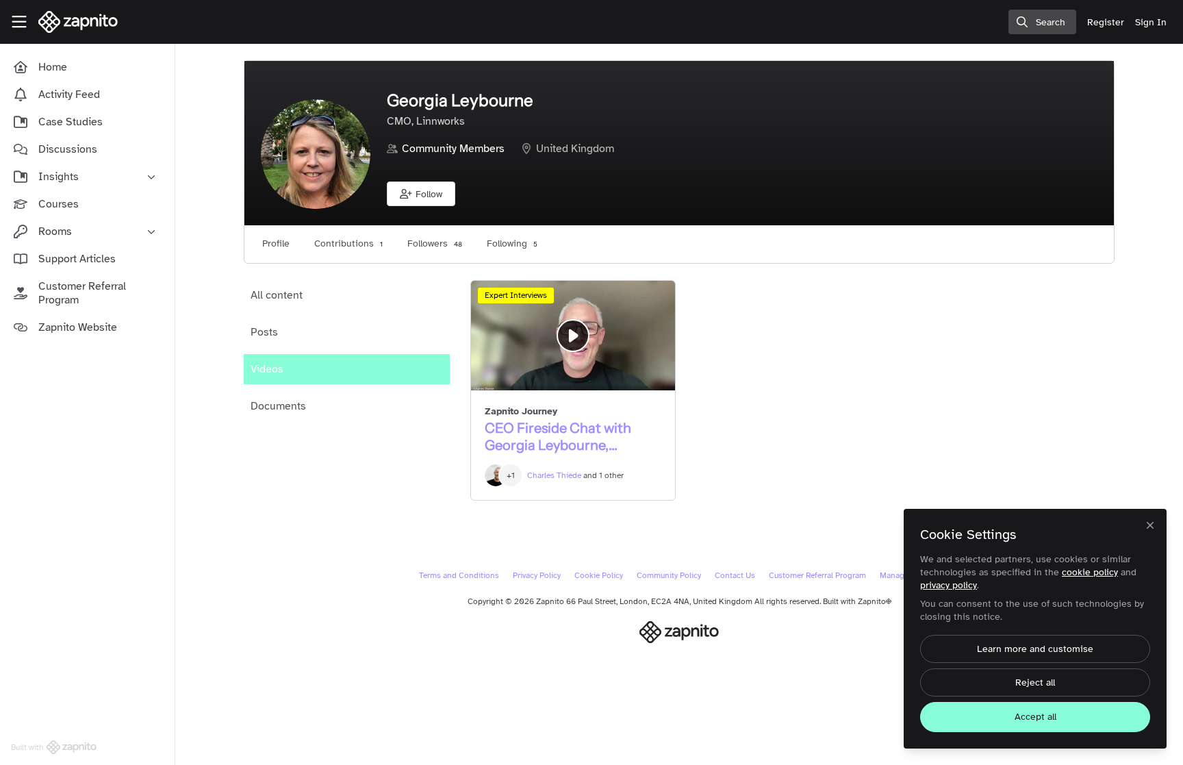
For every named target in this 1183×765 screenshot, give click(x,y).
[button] (421, 193)
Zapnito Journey (521, 411)
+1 (511, 475)
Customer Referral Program (817, 575)
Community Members (453, 148)
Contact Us (735, 575)
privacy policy (948, 585)
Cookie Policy (598, 575)
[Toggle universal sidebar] (19, 22)
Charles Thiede (554, 475)
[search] (1042, 22)
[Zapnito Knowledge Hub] (679, 632)
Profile (276, 243)
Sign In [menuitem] (1151, 22)
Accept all (1035, 717)
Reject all (1035, 682)
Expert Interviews (516, 295)
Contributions (348, 243)
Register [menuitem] (1105, 22)
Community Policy (669, 575)
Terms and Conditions (459, 575)
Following (512, 243)
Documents (278, 406)
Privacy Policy (537, 575)
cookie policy (1090, 572)
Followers (434, 243)
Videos (267, 369)
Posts (264, 332)
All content (277, 295)
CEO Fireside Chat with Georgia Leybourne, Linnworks (573, 335)
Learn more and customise (1035, 649)
